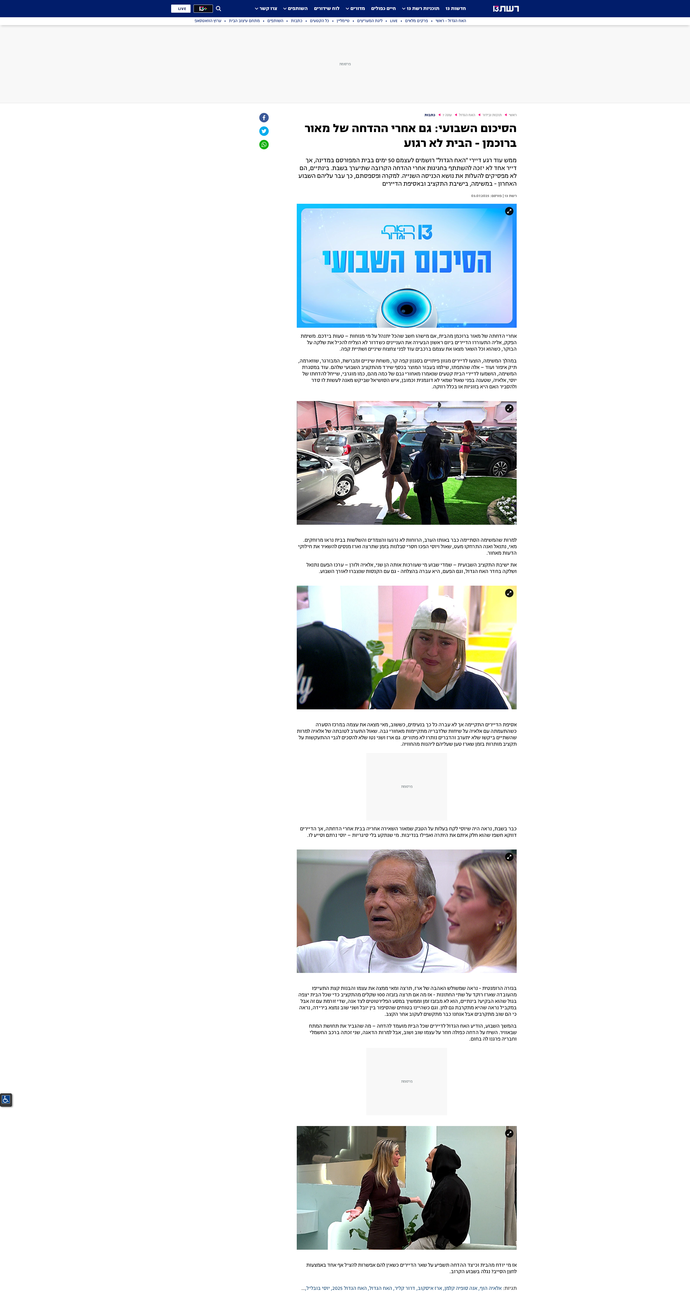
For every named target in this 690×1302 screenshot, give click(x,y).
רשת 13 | (509, 196)
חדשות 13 (456, 9)
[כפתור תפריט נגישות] (6, 1099)
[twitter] (263, 131)
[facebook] (263, 117)
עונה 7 (447, 115)
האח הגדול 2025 (349, 1288)
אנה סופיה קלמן (460, 1288)
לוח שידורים (327, 9)
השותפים (298, 9)
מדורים (357, 9)
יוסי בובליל (318, 1288)
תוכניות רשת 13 (423, 9)
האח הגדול (467, 115)
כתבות (430, 115)
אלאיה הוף (491, 1288)
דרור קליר (405, 1288)
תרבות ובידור (492, 115)
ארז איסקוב (430, 1288)
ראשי (513, 115)
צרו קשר (268, 9)
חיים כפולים (383, 9)
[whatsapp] (263, 144)
